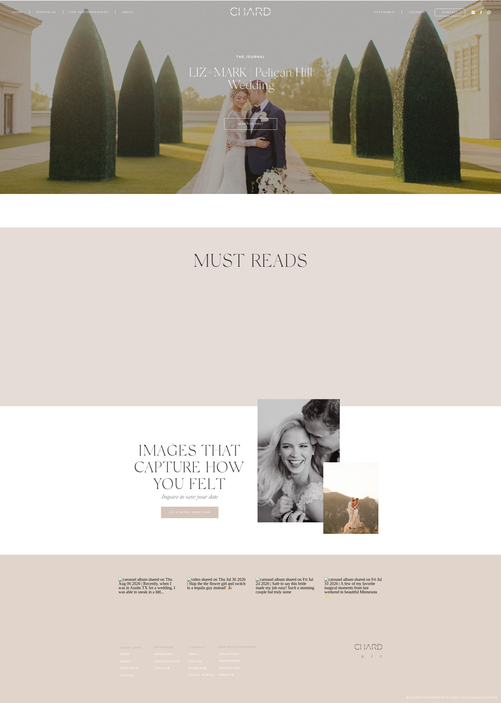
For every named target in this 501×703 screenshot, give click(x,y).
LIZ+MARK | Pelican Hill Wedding (251, 78)
